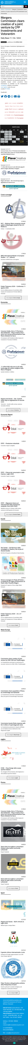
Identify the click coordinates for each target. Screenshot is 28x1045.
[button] (25, 2)
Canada (8, 115)
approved (6, 112)
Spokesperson (15, 109)
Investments (10, 118)
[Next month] (25, 127)
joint (6, 103)
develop (12, 115)
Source (14, 106)
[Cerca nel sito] (23, 6)
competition (4, 85)
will (5, 115)
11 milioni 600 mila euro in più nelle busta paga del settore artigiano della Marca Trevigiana (12, 167)
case (22, 112)
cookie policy (20, 1041)
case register (4, 87)
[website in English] (26, 6)
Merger (11, 106)
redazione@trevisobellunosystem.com (13, 1025)
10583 (15, 118)
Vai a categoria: (13, 298)
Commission (19, 115)
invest (6, 118)
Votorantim (12, 112)
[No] (26, 1040)
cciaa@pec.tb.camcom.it (12, 1033)
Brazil (10, 109)
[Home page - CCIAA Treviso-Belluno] (9, 2)
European (20, 118)
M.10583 (7, 89)
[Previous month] (21, 127)
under (6, 109)
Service (17, 106)
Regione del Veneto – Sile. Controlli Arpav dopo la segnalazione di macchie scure (12, 181)
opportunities (17, 112)
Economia (8, 9)
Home (2, 9)
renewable (14, 103)
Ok (14, 1043)
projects (21, 106)
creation (10, 103)
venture (20, 109)
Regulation (7, 106)
